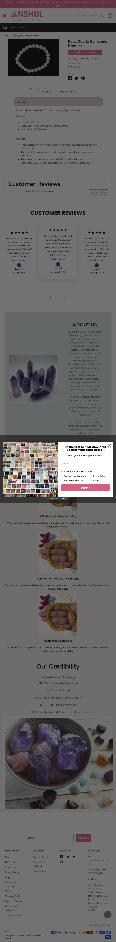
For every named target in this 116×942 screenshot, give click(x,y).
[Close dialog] (109, 445)
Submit (85, 487)
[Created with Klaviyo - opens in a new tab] (58, 498)
